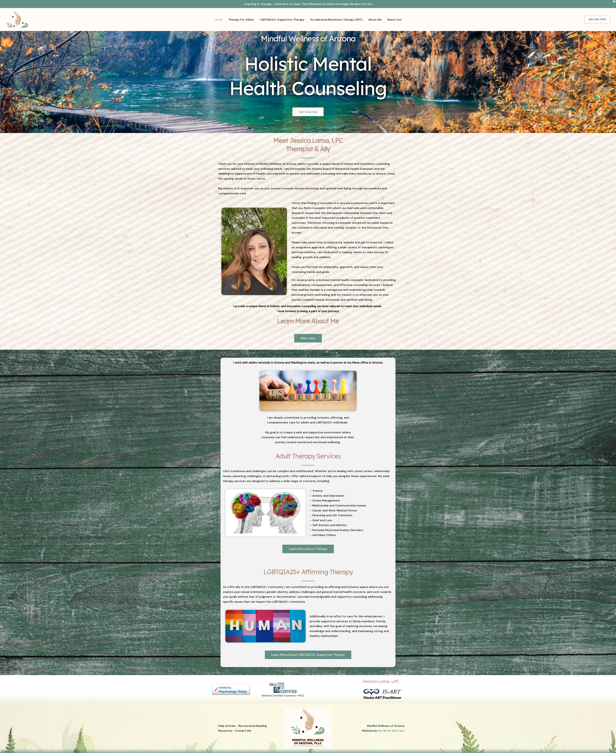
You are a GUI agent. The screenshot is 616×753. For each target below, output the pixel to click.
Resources (225, 731)
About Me (375, 20)
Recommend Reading (252, 726)
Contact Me (243, 731)
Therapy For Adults (241, 20)
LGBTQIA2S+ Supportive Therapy (282, 20)
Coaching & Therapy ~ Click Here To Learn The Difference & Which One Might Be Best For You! (308, 4)
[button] (597, 19)
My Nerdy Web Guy (391, 731)
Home (218, 20)
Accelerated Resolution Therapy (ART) (336, 20)
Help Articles (227, 726)
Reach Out (394, 20)
